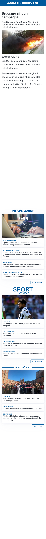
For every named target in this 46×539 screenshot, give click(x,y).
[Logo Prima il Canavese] (23, 3)
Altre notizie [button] (37, 282)
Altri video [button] (38, 426)
